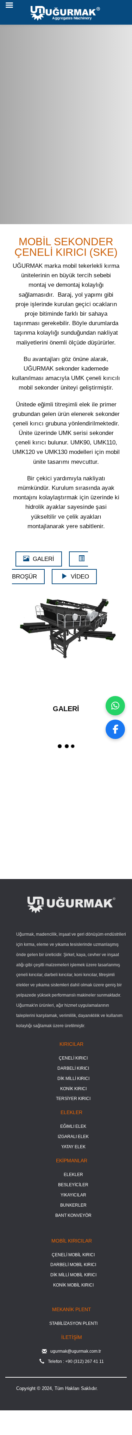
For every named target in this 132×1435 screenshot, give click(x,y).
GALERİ (43, 559)
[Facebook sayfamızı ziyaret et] (115, 729)
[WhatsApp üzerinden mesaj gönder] (115, 705)
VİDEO (80, 576)
